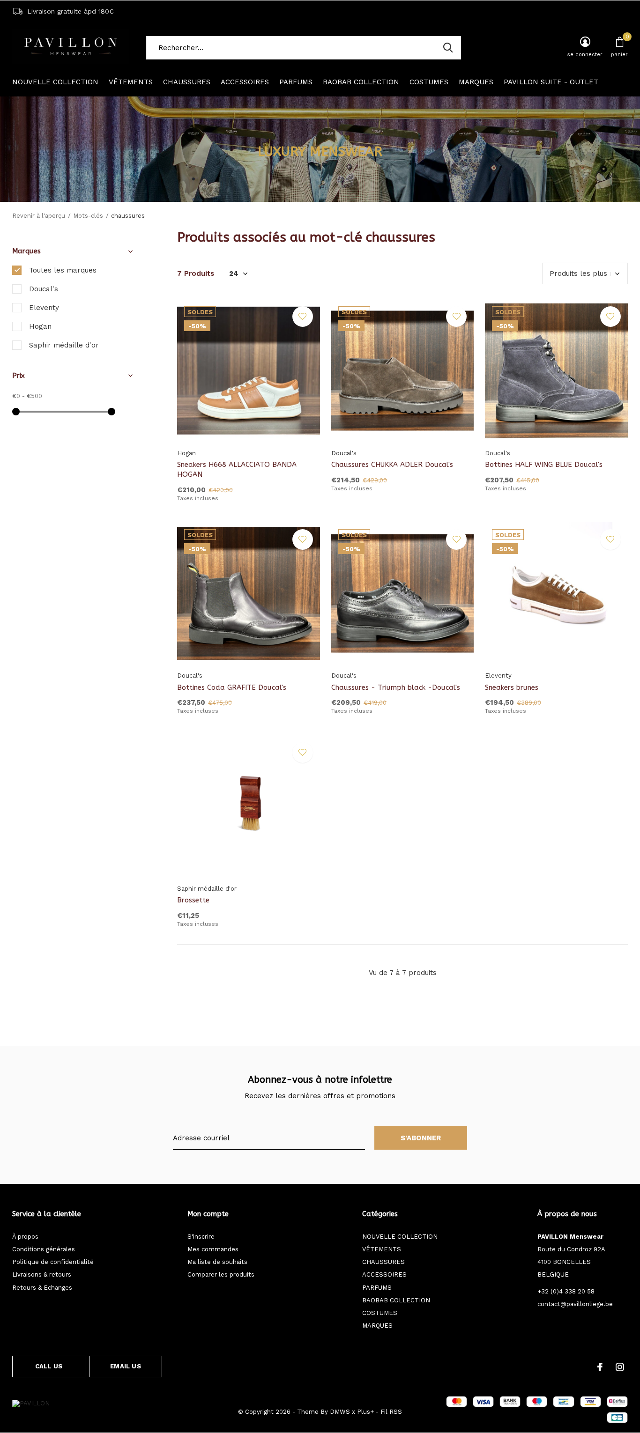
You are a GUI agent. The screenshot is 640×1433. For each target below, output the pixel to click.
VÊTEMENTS (131, 82)
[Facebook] (600, 1367)
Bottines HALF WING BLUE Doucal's (544, 464)
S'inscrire (201, 1236)
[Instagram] (620, 1367)
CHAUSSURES (186, 82)
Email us (125, 1366)
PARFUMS (296, 82)
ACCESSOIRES (245, 82)
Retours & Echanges (42, 1287)
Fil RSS (391, 1411)
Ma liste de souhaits (217, 1261)
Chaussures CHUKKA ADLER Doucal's (392, 464)
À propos (25, 1236)
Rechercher (448, 47)
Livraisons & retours (41, 1274)
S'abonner (421, 1138)
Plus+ (365, 1411)
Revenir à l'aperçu (38, 215)
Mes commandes (212, 1249)
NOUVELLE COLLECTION (55, 82)
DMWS (340, 1411)
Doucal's (43, 289)
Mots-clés (88, 215)
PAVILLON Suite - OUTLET (551, 82)
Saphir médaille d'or (64, 345)
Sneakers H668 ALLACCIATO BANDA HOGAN (237, 469)
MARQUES (476, 82)
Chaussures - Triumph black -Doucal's (395, 687)
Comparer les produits (220, 1274)
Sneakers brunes (511, 687)
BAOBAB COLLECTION (361, 82)
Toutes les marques (63, 270)
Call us (48, 1366)
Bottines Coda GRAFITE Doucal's (231, 687)
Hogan (40, 326)
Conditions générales (43, 1249)
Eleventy (44, 307)
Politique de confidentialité (53, 1261)
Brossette (193, 900)
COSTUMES (428, 82)
